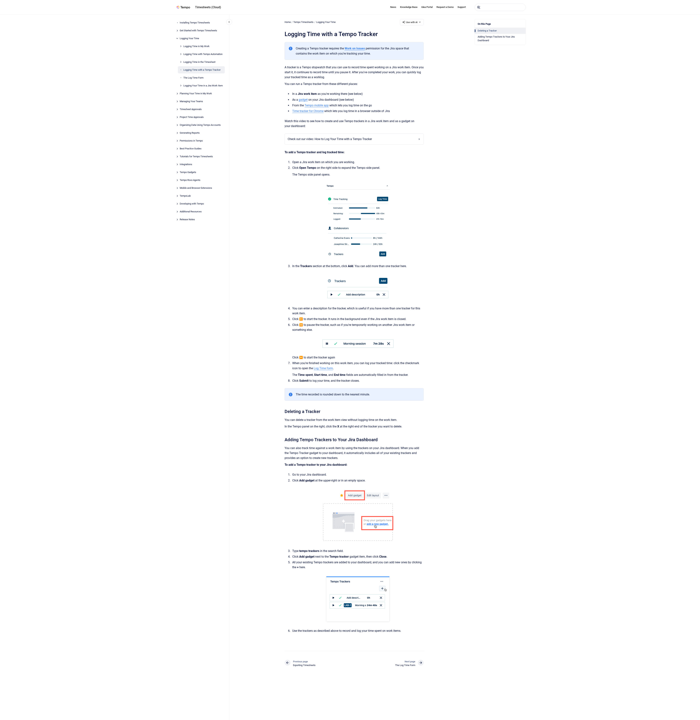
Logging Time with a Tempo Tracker (202, 69)
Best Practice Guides (190, 148)
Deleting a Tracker (487, 30)
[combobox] (500, 7)
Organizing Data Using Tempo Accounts (200, 125)
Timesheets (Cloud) (208, 7)
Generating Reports (190, 132)
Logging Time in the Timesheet (199, 62)
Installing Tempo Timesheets (195, 22)
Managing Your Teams (191, 101)
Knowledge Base (408, 7)
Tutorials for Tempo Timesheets (196, 156)
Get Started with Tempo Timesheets (198, 30)
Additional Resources (191, 211)
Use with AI (412, 22)
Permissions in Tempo (191, 140)
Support (462, 7)
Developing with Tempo (192, 203)
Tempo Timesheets (303, 22)
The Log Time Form (193, 77)
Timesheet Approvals (191, 109)
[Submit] (479, 7)
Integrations (186, 164)
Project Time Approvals (192, 117)
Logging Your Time (189, 38)
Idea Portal (427, 7)
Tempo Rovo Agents (190, 180)
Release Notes (187, 219)
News (393, 7)
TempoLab (185, 195)
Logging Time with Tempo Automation (203, 54)
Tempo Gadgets (188, 172)
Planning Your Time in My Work (196, 93)
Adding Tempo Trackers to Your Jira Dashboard (496, 38)
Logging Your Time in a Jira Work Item (203, 85)
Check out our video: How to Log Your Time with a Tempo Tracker (330, 139)
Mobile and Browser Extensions (196, 188)
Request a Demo (445, 7)
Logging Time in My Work (196, 46)
